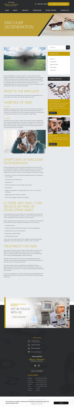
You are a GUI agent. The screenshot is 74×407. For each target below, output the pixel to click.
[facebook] (35, 365)
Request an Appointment (19, 317)
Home (7, 10)
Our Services (53, 61)
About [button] (15, 10)
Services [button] (25, 10)
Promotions (37, 10)
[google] (38, 365)
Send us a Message (36, 352)
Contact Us (65, 10)
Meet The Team (54, 64)
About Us (52, 59)
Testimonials (53, 67)
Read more (52, 113)
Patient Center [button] (50, 10)
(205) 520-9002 (35, 345)
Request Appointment (37, 371)
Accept (61, 403)
